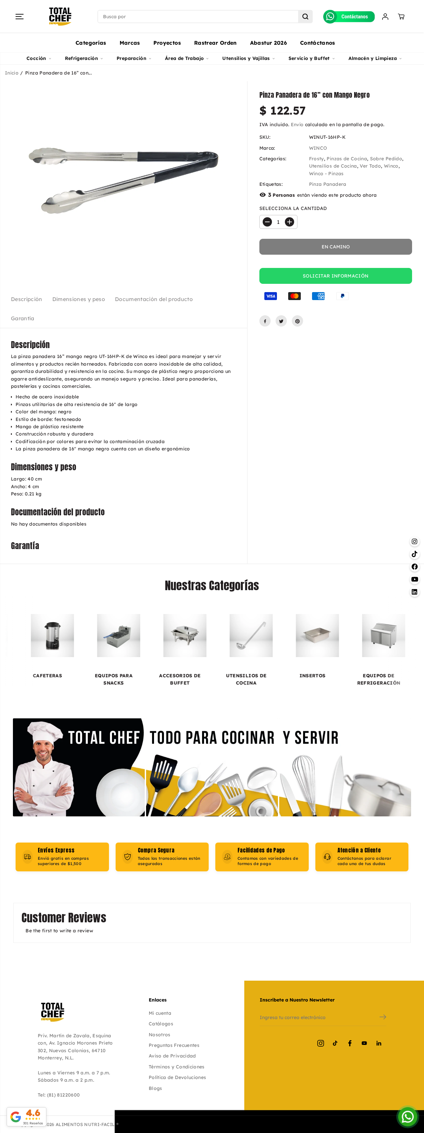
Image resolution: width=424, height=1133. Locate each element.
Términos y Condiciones (177, 1067)
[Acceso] (385, 16)
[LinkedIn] (379, 1043)
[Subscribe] (383, 1017)
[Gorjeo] (281, 321)
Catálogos (161, 1024)
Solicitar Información (335, 276)
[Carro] (401, 16)
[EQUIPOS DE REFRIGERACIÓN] (337, 635)
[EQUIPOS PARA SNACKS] (72, 635)
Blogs (155, 1088)
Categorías (91, 42)
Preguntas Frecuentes (174, 1045)
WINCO (318, 148)
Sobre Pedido (386, 159)
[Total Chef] (60, 16)
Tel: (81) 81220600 (59, 1095)
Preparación (131, 58)
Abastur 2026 (268, 42)
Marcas (130, 42)
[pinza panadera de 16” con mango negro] (123, 180)
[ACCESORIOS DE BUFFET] (139, 635)
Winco (391, 166)
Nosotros (160, 1035)
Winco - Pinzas (326, 174)
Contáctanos (317, 42)
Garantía (22, 318)
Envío (297, 125)
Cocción (36, 58)
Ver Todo (370, 166)
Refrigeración (81, 58)
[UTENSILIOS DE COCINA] (205, 635)
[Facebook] (265, 321)
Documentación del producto (154, 299)
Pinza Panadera (327, 184)
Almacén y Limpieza (372, 58)
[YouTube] (364, 1043)
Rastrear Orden (215, 42)
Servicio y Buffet (309, 58)
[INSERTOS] (271, 635)
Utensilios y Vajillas (246, 58)
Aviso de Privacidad (172, 1056)
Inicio (12, 73)
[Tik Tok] (335, 1043)
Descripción (26, 299)
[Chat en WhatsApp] (407, 1116)
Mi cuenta (160, 1013)
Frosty (316, 159)
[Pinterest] (297, 321)
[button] (20, 16)
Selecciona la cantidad (293, 208)
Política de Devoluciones (177, 1077)
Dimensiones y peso (78, 299)
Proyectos (167, 42)
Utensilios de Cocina (333, 166)
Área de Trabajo (184, 58)
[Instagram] (320, 1043)
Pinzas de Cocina (347, 159)
